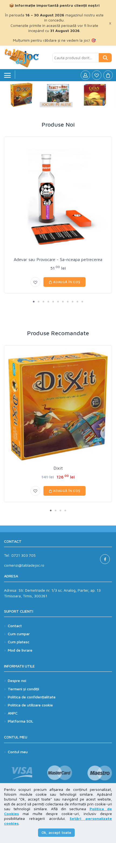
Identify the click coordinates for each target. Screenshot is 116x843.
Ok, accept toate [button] (56, 832)
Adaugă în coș (66, 282)
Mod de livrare (20, 650)
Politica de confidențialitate (32, 697)
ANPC (13, 713)
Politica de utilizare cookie (30, 705)
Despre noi (17, 680)
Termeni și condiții (23, 689)
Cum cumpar (19, 633)
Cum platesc (18, 642)
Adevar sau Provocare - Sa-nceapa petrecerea (58, 259)
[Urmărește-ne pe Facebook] (105, 559)
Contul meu (18, 751)
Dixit (58, 468)
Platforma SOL (20, 721)
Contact (15, 625)
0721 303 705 (23, 555)
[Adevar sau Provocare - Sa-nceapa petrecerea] (58, 198)
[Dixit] (58, 406)
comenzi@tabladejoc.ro (24, 565)
